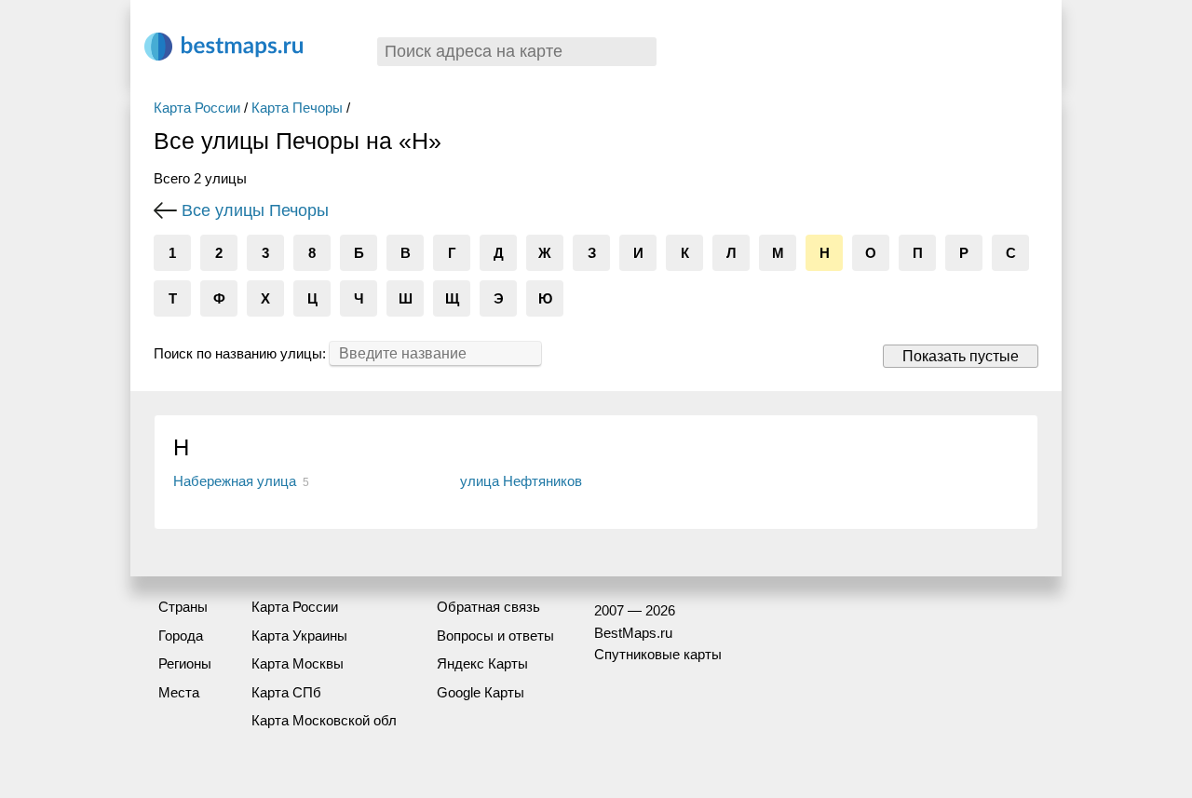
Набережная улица (234, 481)
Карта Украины (299, 635)
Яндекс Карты (482, 663)
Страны (183, 607)
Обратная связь (488, 607)
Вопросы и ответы (495, 635)
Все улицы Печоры (255, 210)
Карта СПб (286, 692)
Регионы (184, 663)
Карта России (197, 107)
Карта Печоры (297, 107)
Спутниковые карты (658, 654)
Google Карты (480, 692)
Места (178, 692)
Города (180, 635)
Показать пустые (960, 356)
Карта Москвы (297, 663)
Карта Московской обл (324, 720)
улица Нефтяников (521, 481)
